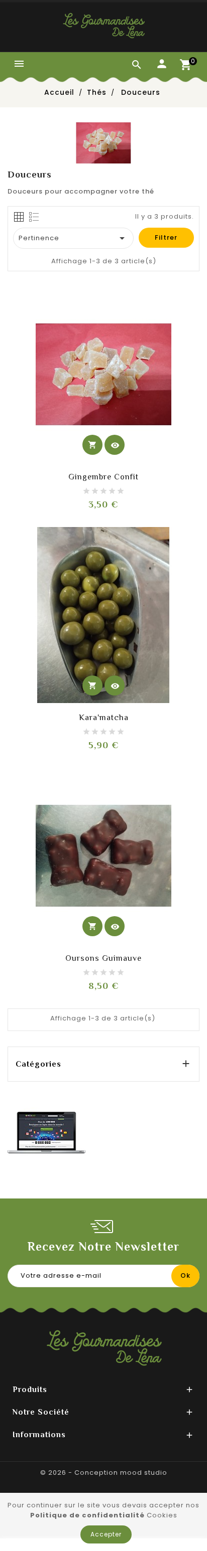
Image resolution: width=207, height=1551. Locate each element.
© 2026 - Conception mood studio (103, 1472)
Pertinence (74, 238)
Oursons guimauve (103, 958)
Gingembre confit (103, 476)
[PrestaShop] (46, 1132)
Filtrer (166, 237)
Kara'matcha (104, 717)
